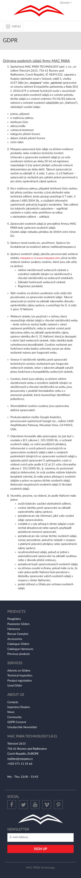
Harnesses (13, 629)
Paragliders (14, 619)
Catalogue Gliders (18, 644)
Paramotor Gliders (18, 624)
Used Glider (14, 685)
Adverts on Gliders (19, 670)
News (11, 712)
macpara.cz (27, 258)
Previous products (18, 654)
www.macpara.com (48, 258)
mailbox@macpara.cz (20, 758)
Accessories (14, 639)
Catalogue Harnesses (20, 649)
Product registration (19, 680)
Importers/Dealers (18, 707)
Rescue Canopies (17, 634)
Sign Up (40, 849)
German (65, 2)
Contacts (12, 702)
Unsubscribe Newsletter (22, 727)
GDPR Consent (16, 722)
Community (14, 717)
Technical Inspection (19, 675)
